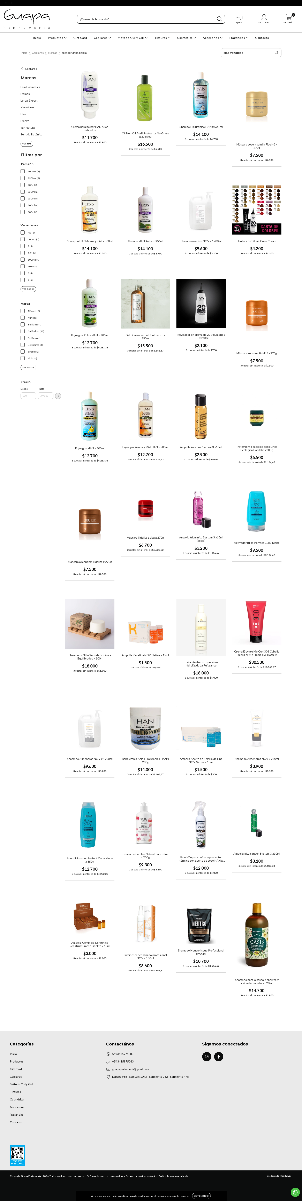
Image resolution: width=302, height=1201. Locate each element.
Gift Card (80, 37)
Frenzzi (25, 121)
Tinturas (161, 37)
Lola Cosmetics (30, 87)
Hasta (41, 388)
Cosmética (185, 37)
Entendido (201, 1196)
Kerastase (27, 107)
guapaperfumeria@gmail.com (130, 1069)
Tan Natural (28, 127)
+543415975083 (123, 1061)
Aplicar (58, 396)
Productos (56, 37)
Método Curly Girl (131, 37)
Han (23, 114)
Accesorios (211, 37)
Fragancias (237, 37)
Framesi (25, 93)
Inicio (37, 37)
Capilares (101, 37)
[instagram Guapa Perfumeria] (6, 3)
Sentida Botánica (31, 134)
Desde (24, 388)
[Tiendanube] (279, 1176)
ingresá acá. (148, 1176)
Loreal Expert (29, 100)
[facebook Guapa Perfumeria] (11, 3)
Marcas (52, 52)
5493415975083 (123, 1054)
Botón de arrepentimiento (174, 1176)
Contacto (262, 37)
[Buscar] (220, 19)
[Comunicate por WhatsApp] (295, 1192)
